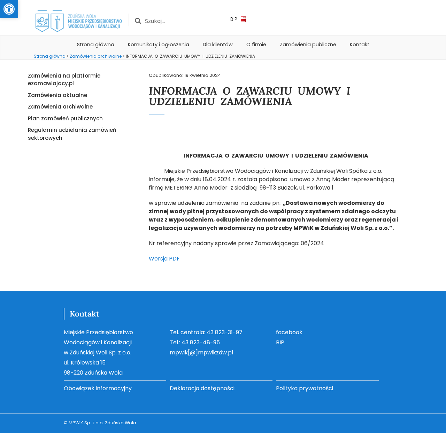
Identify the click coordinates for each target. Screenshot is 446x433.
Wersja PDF (164, 259)
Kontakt (359, 44)
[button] (9, 9)
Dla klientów (218, 44)
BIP (233, 19)
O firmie (256, 44)
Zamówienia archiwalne (60, 106)
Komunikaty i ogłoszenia (158, 44)
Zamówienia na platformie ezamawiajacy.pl (64, 79)
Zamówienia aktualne (57, 95)
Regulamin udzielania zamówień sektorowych (72, 134)
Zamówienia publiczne (308, 44)
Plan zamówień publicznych (65, 118)
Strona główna (95, 44)
